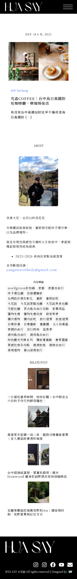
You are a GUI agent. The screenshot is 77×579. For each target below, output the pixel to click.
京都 (41, 288)
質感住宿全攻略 (19, 345)
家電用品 (58, 308)
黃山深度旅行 (33, 350)
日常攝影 (30, 324)
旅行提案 (46, 319)
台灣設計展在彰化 (20, 298)
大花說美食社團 (57, 303)
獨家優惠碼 (44, 340)
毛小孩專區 (60, 324)
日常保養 (14, 324)
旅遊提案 (62, 319)
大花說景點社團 (32, 303)
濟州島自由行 (17, 334)
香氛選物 (14, 350)
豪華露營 (61, 340)
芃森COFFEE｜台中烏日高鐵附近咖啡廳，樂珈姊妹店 (38, 101)
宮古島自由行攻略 (36, 308)
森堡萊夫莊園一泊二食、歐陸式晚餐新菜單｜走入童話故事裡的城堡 (37, 436)
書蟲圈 (44, 324)
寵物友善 (14, 314)
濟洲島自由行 (39, 334)
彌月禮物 (14, 319)
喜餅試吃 (52, 298)
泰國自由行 (16, 329)
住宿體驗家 (35, 293)
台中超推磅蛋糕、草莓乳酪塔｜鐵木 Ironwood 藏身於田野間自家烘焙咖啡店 (37, 474)
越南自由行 (57, 345)
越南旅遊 (39, 345)
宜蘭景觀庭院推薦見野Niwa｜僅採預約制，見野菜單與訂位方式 (35, 512)
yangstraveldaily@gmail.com (31, 270)
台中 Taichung (19, 90)
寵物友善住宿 (33, 314)
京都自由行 (56, 288)
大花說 (12, 303)
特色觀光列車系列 (20, 340)
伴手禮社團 (16, 293)
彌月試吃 (30, 319)
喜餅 (39, 298)
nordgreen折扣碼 (21, 288)
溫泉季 (47, 329)
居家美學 (52, 314)
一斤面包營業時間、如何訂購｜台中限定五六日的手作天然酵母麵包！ (37, 399)
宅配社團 (14, 308)
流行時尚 (33, 329)
